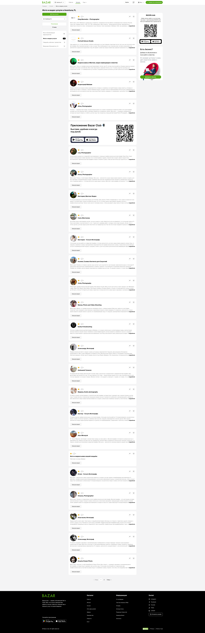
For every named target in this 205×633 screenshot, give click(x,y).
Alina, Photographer (85, 106)
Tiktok (152, 607)
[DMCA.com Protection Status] (145, 629)
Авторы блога (120, 609)
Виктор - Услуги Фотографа (88, 414)
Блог (88, 621)
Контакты (118, 618)
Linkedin (153, 610)
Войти (127, 2)
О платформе (119, 599)
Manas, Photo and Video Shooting (89, 305)
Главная (44, 6)
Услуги (78, 2)
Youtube (153, 605)
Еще (84, 2)
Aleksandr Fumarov (85, 370)
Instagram (153, 599)
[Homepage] (46, 2)
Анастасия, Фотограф (86, 517)
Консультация (76, 30)
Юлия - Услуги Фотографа (87, 474)
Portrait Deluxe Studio (85, 41)
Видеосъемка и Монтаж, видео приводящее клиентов (98, 63)
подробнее (132, 26)
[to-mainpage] (48, 595)
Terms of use (159, 628)
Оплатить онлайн (156, 614)
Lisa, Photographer (84, 153)
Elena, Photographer (85, 174)
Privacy (152, 628)
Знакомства (90, 615)
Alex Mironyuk (83, 435)
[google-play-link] (48, 621)
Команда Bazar (120, 615)
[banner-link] (102, 133)
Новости (89, 618)
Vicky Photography (84, 283)
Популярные (54, 24)
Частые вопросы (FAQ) (122, 602)
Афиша (89, 612)
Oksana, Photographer (86, 496)
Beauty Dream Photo (85, 561)
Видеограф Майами (85, 84)
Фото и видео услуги (50, 38)
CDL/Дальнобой (91, 609)
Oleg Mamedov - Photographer (88, 19)
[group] (54, 25)
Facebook (153, 602)
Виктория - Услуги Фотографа (89, 240)
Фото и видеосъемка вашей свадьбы (83, 456)
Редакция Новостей (121, 612)
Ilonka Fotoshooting (85, 327)
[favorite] (133, 16)
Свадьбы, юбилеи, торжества (52, 42)
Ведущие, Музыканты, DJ (50, 46)
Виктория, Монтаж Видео (87, 196)
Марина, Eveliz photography (88, 392)
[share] (130, 16)
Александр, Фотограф (86, 348)
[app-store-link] (60, 621)
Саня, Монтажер (84, 218)
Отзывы (54, 27)
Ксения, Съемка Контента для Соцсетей (92, 261)
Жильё (89, 602)
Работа (71, 2)
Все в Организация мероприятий (49, 33)
